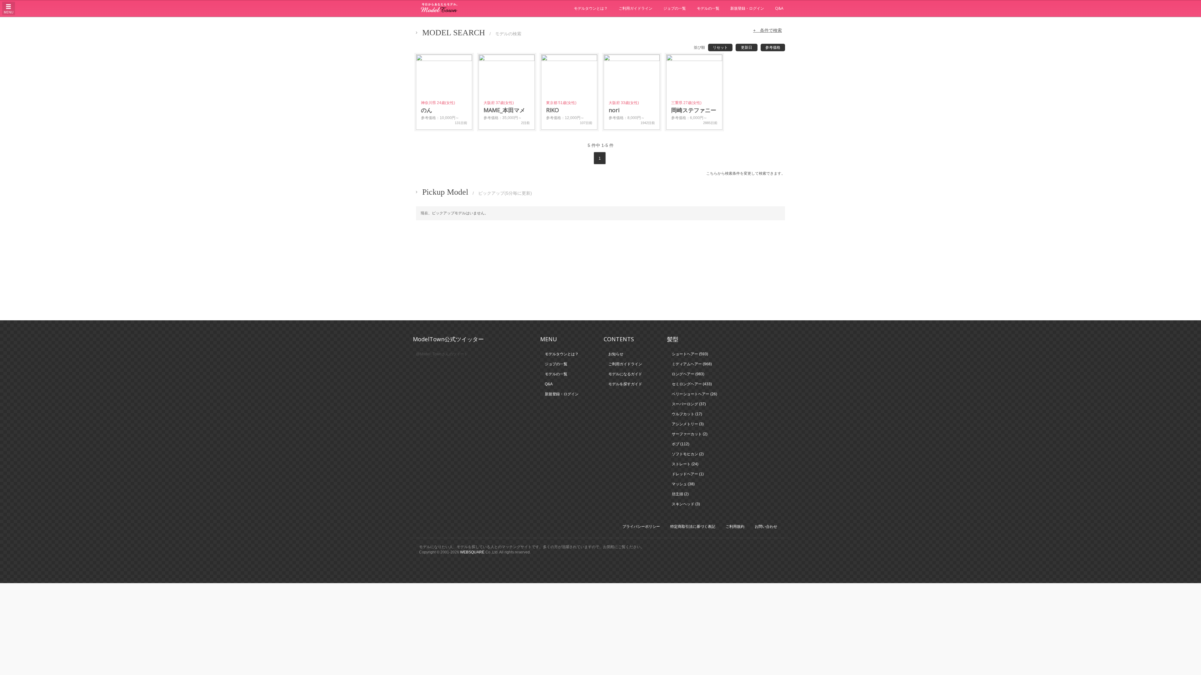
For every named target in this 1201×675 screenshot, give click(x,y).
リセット (720, 47)
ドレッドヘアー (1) (688, 474)
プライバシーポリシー (641, 526)
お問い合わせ (766, 526)
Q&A (779, 8)
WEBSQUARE (472, 552)
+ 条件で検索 (767, 30)
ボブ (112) (680, 444)
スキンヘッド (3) (686, 504)
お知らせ (615, 354)
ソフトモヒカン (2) (688, 454)
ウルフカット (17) (687, 414)
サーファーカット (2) (689, 434)
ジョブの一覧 (674, 8)
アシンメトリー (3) (688, 424)
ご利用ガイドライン (635, 8)
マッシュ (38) (683, 484)
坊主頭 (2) (680, 494)
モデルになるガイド (625, 374)
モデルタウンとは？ (591, 8)
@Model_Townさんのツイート (442, 354)
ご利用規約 (735, 526)
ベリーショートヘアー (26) (694, 394)
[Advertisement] (600, 270)
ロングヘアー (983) (688, 374)
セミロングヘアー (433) (692, 384)
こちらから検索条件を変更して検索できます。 (745, 173)
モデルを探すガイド (625, 384)
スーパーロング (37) (689, 404)
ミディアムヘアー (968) (692, 364)
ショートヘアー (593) (690, 354)
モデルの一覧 (708, 8)
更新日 (746, 47)
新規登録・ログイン (747, 8)
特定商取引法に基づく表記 (692, 526)
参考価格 (772, 47)
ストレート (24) (685, 464)
